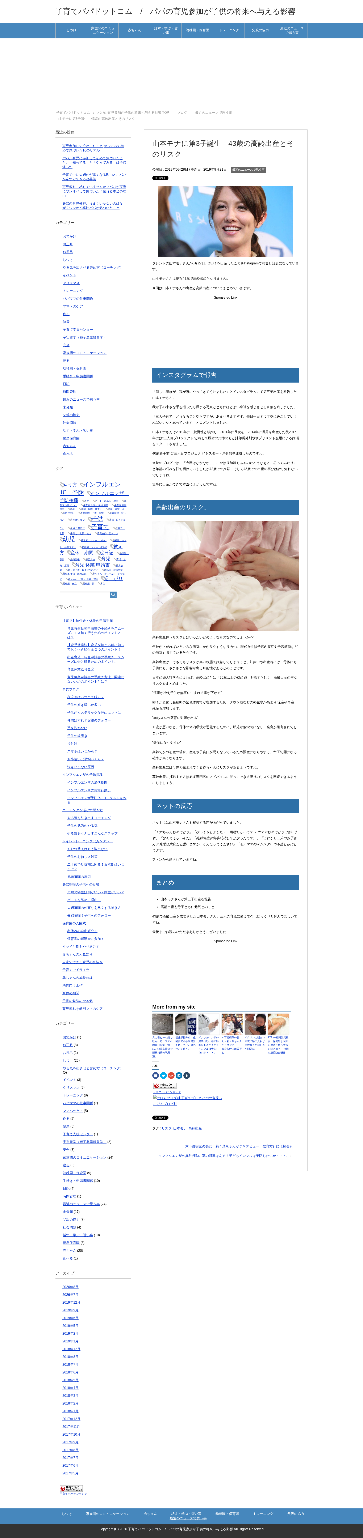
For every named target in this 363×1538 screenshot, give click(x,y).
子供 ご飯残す (77, 528)
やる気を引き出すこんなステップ (92, 833)
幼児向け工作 (72, 985)
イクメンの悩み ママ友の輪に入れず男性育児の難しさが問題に (255, 1043)
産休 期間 (81, 552)
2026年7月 (70, 1294)
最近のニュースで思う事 (292, 30)
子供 (97, 518)
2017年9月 (70, 1442)
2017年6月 (70, 1465)
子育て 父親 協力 (80, 533)
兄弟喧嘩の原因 (79, 876)
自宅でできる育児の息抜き (82, 962)
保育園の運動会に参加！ (85, 939)
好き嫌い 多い (77, 520)
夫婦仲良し (68, 513)
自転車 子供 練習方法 (75, 573)
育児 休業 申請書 (92, 564)
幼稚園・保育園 (197, 30)
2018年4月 (70, 1388)
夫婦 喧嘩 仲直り (91, 509)
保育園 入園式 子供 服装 (95, 505)
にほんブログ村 (165, 1104)
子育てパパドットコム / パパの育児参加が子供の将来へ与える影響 (175, 11)
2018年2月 (70, 1403)
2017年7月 (70, 1458)
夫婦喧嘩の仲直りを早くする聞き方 (94, 907)
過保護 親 (88, 583)
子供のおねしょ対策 (82, 857)
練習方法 (90, 559)
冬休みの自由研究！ (82, 931)
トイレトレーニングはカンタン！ (87, 841)
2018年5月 (70, 1380)
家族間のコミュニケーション (103, 30)
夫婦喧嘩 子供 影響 (92, 513)
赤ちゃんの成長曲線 (77, 977)
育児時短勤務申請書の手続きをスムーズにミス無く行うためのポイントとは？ (95, 633)
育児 (105, 558)
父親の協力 (260, 30)
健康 (66, 322)
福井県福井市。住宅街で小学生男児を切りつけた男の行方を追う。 (185, 1043)
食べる (68, 454)
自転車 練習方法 (113, 570)
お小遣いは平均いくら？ (85, 759)
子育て (100, 526)
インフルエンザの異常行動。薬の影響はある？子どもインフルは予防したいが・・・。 (209, 1045)
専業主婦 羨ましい (107, 533)
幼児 (69, 539)
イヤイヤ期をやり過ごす (80, 946)
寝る (66, 360)
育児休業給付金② (80, 669)
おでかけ (69, 236)
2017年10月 (71, 1434)
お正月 (68, 244)
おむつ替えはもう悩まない (87, 849)
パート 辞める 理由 (106, 501)
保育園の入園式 (74, 923)
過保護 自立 (70, 583)
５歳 (102, 583)
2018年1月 (70, 1411)
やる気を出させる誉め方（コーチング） (93, 267)
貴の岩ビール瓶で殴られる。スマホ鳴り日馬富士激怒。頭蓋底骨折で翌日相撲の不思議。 (162, 1047)
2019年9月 (70, 1310)
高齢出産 (195, 1128)
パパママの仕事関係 (78, 298)
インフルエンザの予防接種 (82, 774)
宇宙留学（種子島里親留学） (85, 337)
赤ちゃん (134, 30)
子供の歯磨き (77, 736)
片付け (72, 743)
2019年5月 (70, 1326)
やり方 (70, 484)
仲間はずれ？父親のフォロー (89, 720)
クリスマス (71, 283)
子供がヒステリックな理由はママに (94, 712)
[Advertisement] (181, 74)
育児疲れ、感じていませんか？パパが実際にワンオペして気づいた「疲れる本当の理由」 (94, 191)
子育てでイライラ (75, 970)
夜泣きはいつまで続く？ (85, 697)
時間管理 (69, 391)
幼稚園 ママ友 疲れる (94, 547)
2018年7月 (70, 1364)
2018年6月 (70, 1372)
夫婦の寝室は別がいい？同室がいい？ (95, 892)
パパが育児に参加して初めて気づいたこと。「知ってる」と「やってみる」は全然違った (94, 162)
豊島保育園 (71, 438)
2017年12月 (71, 1419)
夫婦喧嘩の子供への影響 (80, 884)
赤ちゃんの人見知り (77, 954)
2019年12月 (71, 1302)
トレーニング (229, 30)
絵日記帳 (75, 559)
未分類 (68, 407)
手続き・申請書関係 (78, 376)
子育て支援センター (78, 329)
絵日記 (106, 552)
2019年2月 (70, 1333)
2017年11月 (71, 1426)
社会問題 (69, 423)
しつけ (71, 30)
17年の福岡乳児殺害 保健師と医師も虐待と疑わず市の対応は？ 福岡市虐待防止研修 (278, 1045)
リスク (167, 1128)
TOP (115, 112)
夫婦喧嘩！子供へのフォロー (89, 915)
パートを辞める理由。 (84, 900)
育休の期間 (70, 993)
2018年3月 (70, 1395)
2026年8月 (70, 1287)
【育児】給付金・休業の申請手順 (87, 620)
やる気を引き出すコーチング (89, 818)
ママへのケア (73, 306)
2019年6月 (70, 1318)
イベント (69, 275)
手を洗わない (77, 728)
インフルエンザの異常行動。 (89, 790)
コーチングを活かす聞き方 (82, 810)
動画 (72, 509)
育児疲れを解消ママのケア (82, 1008)
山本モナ (180, 1128)
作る (66, 314)
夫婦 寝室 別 (116, 509)
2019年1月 (70, 1341)
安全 (66, 345)
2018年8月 (70, 1357)
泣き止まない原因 (80, 767)
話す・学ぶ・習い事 (166, 30)
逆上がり (113, 578)
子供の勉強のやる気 (82, 825)
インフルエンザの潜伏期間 (87, 782)
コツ (86, 501)
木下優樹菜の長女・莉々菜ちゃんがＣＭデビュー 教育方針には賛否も (232, 1045)
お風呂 (68, 252)
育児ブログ (70, 689)
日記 (66, 384)
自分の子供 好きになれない (83, 570)
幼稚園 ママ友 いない (94, 540)
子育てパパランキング (167, 1092)
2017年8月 (70, 1450)
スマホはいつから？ (82, 751)
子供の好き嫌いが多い (84, 705)
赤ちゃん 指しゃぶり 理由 (83, 579)
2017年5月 (70, 1473)
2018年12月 (71, 1349)
